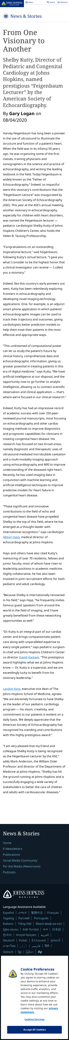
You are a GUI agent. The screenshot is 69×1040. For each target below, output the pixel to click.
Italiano (8, 924)
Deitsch (8, 952)
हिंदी (47, 946)
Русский (23, 918)
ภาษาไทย (9, 946)
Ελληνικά (39, 940)
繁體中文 (37, 913)
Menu (29, 2)
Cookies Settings (34, 1019)
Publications (11, 855)
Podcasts (9, 872)
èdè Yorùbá (31, 929)
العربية (45, 935)
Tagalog (8, 918)
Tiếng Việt (24, 923)
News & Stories (26, 16)
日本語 (56, 929)
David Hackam (29, 657)
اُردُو (23, 946)
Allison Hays (11, 537)
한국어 (7, 935)
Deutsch (9, 940)
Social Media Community (20, 860)
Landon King (11, 689)
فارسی (36, 946)
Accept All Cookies (34, 1029)
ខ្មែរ (20, 952)
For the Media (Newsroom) (21, 866)
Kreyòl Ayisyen (26, 935)
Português (41, 918)
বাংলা (45, 929)
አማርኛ (22, 913)
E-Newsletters (12, 849)
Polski (23, 940)
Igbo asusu (10, 929)
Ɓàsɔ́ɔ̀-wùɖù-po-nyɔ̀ (49, 923)
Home (7, 843)
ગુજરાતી (55, 940)
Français (53, 913)
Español (8, 913)
